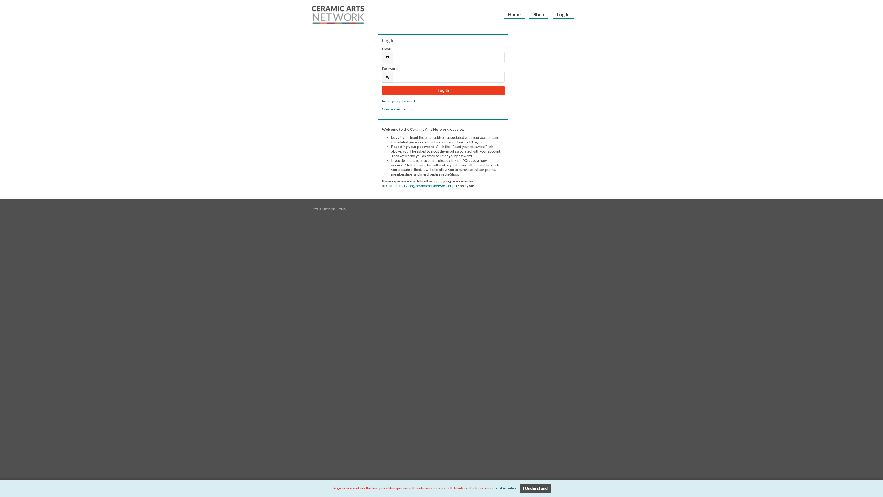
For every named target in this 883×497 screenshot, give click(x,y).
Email (386, 48)
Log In (563, 14)
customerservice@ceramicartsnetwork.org (420, 185)
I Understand (535, 488)
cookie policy (505, 488)
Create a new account (399, 109)
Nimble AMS (337, 209)
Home (514, 14)
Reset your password (398, 101)
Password (390, 68)
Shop (538, 14)
